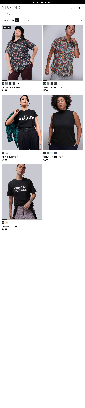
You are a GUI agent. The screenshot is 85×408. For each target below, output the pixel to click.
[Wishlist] (75, 7)
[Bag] (79, 7)
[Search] (71, 7)
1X (28, 20)
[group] (22, 53)
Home (4, 14)
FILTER (81, 20)
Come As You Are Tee (9, 226)
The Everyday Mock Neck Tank (54, 157)
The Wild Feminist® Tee (10, 157)
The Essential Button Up (11, 87)
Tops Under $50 (12, 14)
